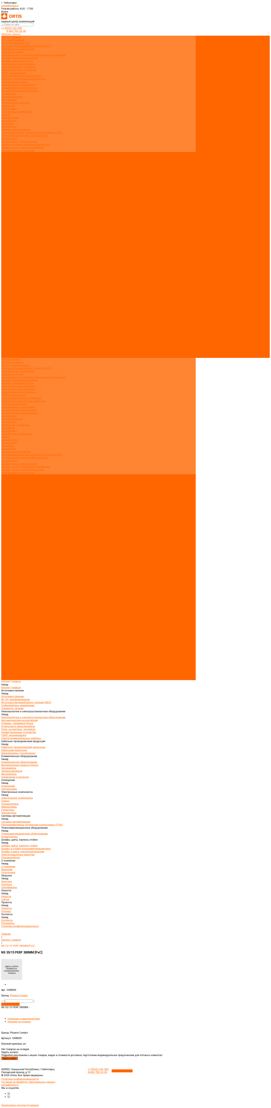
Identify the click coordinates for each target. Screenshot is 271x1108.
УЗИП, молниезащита (13, 72)
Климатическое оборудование (19, 87)
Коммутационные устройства (18, 69)
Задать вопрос (9, 1058)
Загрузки (6, 329)
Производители (10, 317)
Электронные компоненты (17, 111)
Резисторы (7, 123)
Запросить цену (10, 1004)
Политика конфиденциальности (20, 195)
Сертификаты (9, 174)
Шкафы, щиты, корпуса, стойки (19, 141)
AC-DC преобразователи (15, 43)
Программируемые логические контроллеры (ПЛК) (32, 132)
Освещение (8, 105)
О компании (8, 320)
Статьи (5, 180)
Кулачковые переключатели (18, 63)
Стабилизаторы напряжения (17, 49)
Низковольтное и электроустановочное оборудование (33, 55)
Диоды (5, 114)
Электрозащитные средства (18, 150)
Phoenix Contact (19, 995)
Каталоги (6, 171)
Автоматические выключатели (19, 58)
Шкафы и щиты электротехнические (22, 147)
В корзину (33, 1105)
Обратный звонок (122, 1070)
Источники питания (12, 40)
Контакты (7, 350)
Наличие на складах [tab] (19, 1021)
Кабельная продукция (14, 81)
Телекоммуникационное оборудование (24, 135)
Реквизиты (8, 192)
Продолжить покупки (14, 1105)
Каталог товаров (11, 201)
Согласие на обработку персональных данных (28, 1082)
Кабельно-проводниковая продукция (23, 78)
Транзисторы (8, 126)
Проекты (6, 344)
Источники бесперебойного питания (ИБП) (26, 46)
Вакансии (6, 162)
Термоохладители (11, 96)
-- (2, 1000)
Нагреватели (8, 93)
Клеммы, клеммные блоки (17, 61)
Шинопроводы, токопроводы (18, 84)
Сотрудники (8, 165)
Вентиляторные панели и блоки (19, 90)
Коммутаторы (9, 138)
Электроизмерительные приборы (21, 75)
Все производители (12, 156)
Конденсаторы (10, 117)
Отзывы (6, 186)
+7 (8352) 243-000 (11, 28)
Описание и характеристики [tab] (24, 1018)
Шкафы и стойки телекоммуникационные (26, 144)
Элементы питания (12, 52)
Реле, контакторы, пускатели (18, 66)
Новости (6, 338)
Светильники (9, 108)
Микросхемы (9, 120)
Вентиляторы (9, 99)
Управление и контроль (15, 102)
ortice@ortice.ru (10, 5)
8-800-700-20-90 (16, 31)
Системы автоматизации (15, 129)
